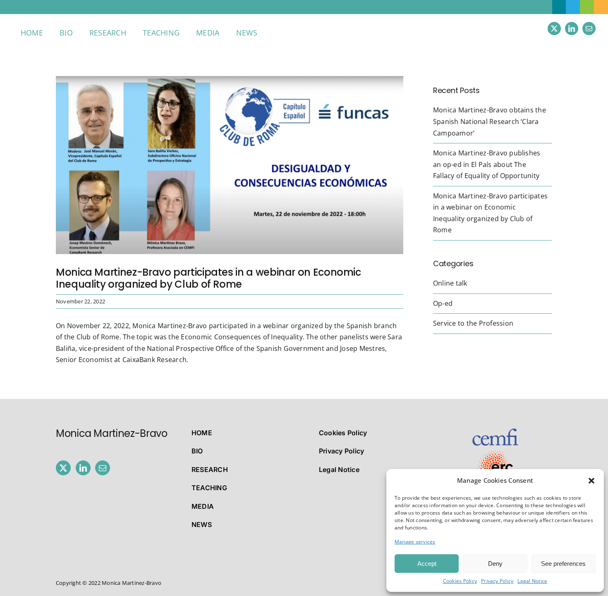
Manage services (415, 541)
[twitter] (554, 28)
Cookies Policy (460, 580)
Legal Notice (532, 580)
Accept (426, 563)
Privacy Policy (497, 580)
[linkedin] (571, 28)
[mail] (589, 28)
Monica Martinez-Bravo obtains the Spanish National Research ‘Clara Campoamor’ (489, 121)
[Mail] (102, 467)
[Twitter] (63, 467)
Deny (495, 563)
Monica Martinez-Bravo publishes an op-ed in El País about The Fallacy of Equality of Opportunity (486, 164)
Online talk (450, 283)
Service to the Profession (473, 323)
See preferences (563, 563)
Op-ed (442, 303)
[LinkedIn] (83, 467)
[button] (591, 481)
